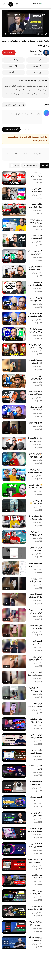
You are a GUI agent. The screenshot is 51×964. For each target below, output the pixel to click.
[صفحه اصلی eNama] (37, 4)
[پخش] (5, 34)
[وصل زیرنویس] (38, 34)
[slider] (25, 29)
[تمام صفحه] (46, 34)
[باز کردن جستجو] (4, 4)
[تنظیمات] (42, 34)
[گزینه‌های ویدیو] (46, 174)
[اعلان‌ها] (17, 4)
